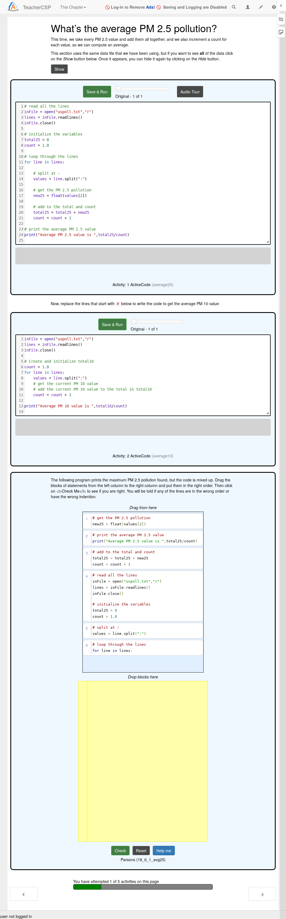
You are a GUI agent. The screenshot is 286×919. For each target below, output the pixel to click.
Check (120, 850)
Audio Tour (190, 91)
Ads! (150, 7)
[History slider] (118, 88)
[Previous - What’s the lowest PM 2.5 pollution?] (24, 894)
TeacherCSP (37, 7)
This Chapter (71, 7)
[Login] (13, 6)
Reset (141, 850)
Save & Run (97, 91)
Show (59, 69)
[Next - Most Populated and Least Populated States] (262, 894)
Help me (163, 850)
